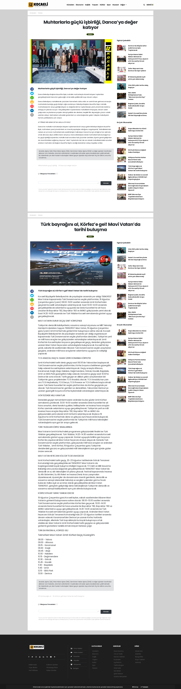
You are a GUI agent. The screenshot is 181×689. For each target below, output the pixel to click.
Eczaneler (117, 660)
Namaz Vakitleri (119, 657)
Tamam (145, 687)
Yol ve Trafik (118, 654)
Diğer (122, 5)
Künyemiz (77, 664)
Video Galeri (78, 652)
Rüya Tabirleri (140, 660)
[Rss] (48, 657)
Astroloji (138, 662)
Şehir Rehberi (118, 674)
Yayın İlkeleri (33, 667)
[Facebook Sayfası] (29, 657)
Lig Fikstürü (117, 662)
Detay (135, 687)
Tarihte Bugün (119, 665)
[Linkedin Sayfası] (44, 657)
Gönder (106, 183)
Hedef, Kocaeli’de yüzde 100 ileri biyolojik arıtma (137, 114)
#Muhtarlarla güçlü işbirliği (47, 165)
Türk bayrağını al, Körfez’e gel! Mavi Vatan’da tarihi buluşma (137, 168)
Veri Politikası (33, 670)
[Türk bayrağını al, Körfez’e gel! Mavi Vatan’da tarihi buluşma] (71, 263)
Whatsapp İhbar (52, 667)
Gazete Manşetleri (120, 676)
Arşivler (76, 660)
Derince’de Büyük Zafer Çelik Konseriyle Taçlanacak (137, 48)
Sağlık (87, 5)
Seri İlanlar (117, 671)
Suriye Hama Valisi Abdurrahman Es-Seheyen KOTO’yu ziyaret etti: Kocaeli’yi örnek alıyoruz (138, 58)
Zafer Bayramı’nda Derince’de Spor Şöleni (137, 69)
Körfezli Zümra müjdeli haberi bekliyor (137, 151)
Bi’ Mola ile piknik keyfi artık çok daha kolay (136, 78)
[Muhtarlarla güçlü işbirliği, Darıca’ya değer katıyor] (71, 61)
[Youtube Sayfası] (40, 657)
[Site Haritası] (51, 657)
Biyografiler (139, 657)
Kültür (102, 5)
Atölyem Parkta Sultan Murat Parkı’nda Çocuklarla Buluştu (137, 159)
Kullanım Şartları (52, 665)
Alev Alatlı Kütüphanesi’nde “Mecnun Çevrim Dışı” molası (136, 96)
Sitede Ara (138, 651)
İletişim (76, 668)
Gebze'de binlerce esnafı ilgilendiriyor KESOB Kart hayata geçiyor (138, 177)
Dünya (40, 13)
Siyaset (115, 5)
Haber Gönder (51, 670)
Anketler (138, 654)
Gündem (70, 5)
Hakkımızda (33, 665)
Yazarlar (76, 656)
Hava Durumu (119, 651)
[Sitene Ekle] (55, 657)
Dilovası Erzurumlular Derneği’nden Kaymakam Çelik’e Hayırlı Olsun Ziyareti (138, 186)
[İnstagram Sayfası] (37, 657)
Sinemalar (117, 668)
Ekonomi (79, 5)
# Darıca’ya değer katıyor (67, 165)
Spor (109, 5)
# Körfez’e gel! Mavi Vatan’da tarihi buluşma (68, 596)
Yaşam (95, 5)
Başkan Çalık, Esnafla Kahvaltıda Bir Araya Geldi (136, 106)
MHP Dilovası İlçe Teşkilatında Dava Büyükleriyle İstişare (136, 196)
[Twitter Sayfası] (33, 657)
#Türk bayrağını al (44, 596)
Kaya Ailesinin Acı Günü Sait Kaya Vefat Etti (137, 129)
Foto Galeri (77, 648)
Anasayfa (33, 13)
